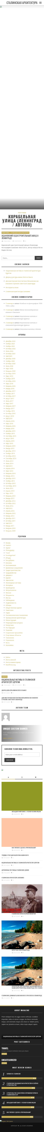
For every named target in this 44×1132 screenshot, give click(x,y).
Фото (7, 643)
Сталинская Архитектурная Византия (24, 914)
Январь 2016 (10, 428)
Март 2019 (9, 376)
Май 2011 (9, 523)
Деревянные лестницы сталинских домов (15, 870)
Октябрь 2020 (10, 364)
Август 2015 (10, 438)
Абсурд (8, 558)
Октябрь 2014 (10, 456)
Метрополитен (11, 590)
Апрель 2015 (10, 441)
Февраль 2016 (10, 426)
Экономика (9, 645)
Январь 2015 (10, 448)
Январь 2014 (10, 476)
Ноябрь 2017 (10, 393)
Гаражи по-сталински (13, 1074)
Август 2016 (10, 416)
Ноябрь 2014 (10, 453)
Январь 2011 (10, 526)
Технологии (10, 638)
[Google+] (6, 1029)
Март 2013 (9, 493)
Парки (8, 613)
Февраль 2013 (10, 496)
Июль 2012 (9, 506)
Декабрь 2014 (10, 451)
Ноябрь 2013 (10, 481)
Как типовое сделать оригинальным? (24, 848)
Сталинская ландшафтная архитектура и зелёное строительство (22, 1084)
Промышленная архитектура (20, 233)
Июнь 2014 (9, 463)
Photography (10, 550)
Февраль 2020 (10, 371)
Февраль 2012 (10, 513)
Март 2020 (9, 369)
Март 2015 (9, 443)
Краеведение (10, 588)
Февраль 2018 (10, 386)
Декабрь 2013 (10, 478)
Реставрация (10, 628)
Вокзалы (9, 563)
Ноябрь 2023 (10, 344)
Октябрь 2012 (10, 503)
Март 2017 (9, 403)
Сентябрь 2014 (11, 458)
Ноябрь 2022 (10, 346)
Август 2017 (10, 398)
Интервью (9, 585)
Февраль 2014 (10, 473)
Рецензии (9, 630)
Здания (8, 578)
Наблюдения (10, 600)
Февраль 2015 (10, 446)
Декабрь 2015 (10, 431)
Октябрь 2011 (10, 521)
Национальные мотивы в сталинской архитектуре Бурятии (18, 681)
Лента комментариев (13, 662)
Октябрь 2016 (10, 413)
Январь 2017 (10, 408)
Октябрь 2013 (10, 483)
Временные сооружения (14, 568)
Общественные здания (14, 608)
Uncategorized (10, 555)
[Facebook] (3, 1029)
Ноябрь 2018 (10, 379)
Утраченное (10, 640)
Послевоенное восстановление (17, 615)
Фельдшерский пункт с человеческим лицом (26, 811)
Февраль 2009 (10, 531)
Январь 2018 (10, 388)
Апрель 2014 (10, 468)
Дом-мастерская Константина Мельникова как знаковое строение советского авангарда (20, 699)
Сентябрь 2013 (11, 486)
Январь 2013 (10, 498)
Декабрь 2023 (10, 341)
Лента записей (11, 660)
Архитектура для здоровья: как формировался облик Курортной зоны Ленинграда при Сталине (27, 987)
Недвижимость (11, 603)
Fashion (8, 545)
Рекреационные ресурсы (14, 623)
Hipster (8, 548)
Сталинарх (6, 241)
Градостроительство (13, 570)
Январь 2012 (10, 516)
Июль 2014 (9, 461)
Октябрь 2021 (10, 354)
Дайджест (9, 575)
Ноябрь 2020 (10, 361)
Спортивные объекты (13, 635)
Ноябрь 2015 (10, 433)
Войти (8, 657)
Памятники (5, 233)
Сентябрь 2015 (11, 436)
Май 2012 (9, 508)
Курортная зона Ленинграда (21, 950)
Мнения (8, 593)
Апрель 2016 (10, 421)
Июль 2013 (9, 488)
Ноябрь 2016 (10, 411)
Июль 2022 (9, 351)
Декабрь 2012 (10, 501)
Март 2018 (9, 383)
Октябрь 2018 (10, 381)
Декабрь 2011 (10, 518)
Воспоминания (11, 565)
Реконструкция (11, 620)
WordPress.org (10, 665)
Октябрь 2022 (10, 349)
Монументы (10, 595)
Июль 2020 (9, 366)
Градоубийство (11, 573)
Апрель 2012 (10, 511)
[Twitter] (9, 1029)
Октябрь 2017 (10, 396)
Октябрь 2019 (10, 374)
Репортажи (10, 625)
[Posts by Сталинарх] (6, 717)
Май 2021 (9, 356)
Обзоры (8, 605)
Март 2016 (9, 423)
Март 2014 (9, 471)
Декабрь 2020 (10, 359)
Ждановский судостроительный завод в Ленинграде (20, 237)
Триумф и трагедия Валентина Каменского (15, 855)
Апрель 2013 (10, 491)
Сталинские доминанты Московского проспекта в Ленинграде (22, 995)
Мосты (8, 598)
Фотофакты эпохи (12, 287)
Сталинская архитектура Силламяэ (18, 291)
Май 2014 (9, 466)
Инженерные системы (13, 583)
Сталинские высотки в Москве (30, 329)
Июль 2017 (9, 401)
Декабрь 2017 (10, 391)
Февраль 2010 (10, 528)
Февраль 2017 (10, 406)
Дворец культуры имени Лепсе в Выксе (19, 277)
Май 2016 (9, 418)
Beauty (8, 543)
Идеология (9, 580)
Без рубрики (10, 560)
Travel (8, 553)
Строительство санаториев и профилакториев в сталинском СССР (22, 1094)
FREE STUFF (7, 738)
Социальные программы (14, 633)
